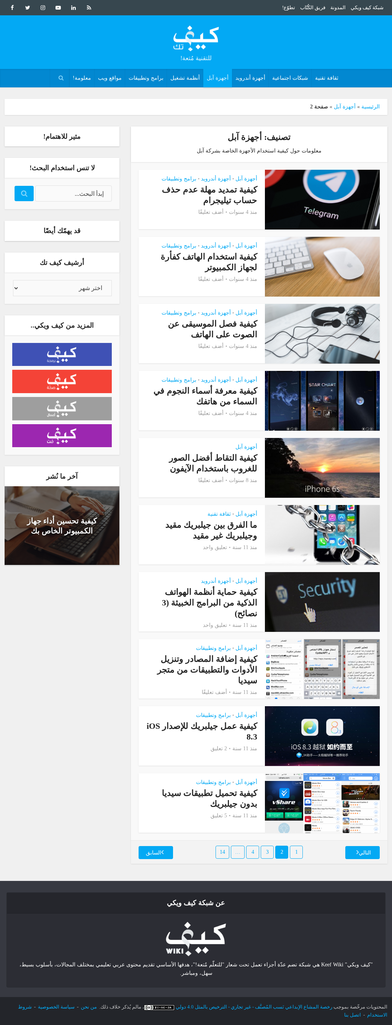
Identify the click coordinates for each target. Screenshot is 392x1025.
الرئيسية (370, 107)
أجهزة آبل (218, 78)
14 (222, 852)
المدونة (338, 7)
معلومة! (82, 78)
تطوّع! (288, 7)
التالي (365, 853)
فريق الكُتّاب (312, 7)
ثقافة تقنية (326, 78)
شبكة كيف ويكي (367, 7)
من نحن (89, 1007)
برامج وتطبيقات (146, 78)
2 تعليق (219, 748)
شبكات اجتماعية (290, 78)
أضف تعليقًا (211, 212)
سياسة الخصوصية (56, 1007)
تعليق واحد (215, 547)
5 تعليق (219, 815)
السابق (153, 853)
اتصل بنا (352, 1015)
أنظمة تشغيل (185, 78)
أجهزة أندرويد (250, 78)
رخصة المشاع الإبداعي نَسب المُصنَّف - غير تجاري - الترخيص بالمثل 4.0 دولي (254, 1007)
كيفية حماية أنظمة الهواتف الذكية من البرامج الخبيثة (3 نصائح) (209, 602)
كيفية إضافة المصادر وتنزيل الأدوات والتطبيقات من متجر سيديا (207, 669)
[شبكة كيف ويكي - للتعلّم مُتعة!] (196, 938)
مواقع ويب (110, 78)
